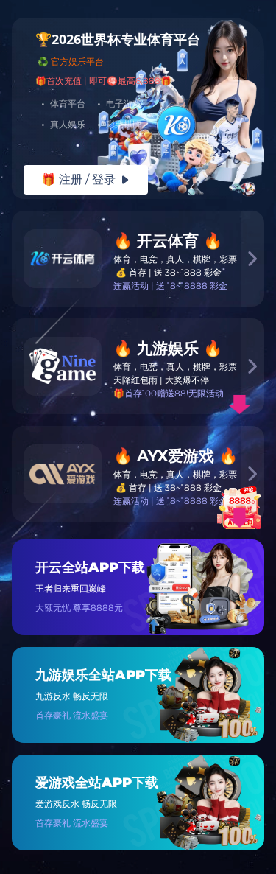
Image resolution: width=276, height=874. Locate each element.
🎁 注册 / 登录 (85, 179)
